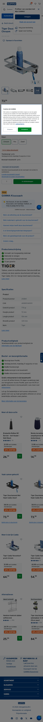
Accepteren (24, 129)
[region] (21, 119)
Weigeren (10, 129)
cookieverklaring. (20, 124)
